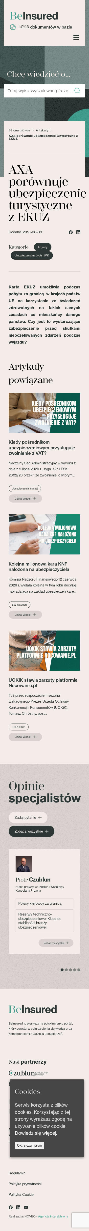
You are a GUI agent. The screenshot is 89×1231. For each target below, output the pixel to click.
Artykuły (42, 130)
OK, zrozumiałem (29, 1145)
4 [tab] (74, 969)
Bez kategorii (19, 604)
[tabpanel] (44, 901)
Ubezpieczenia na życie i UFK (32, 255)
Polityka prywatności (25, 1184)
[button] (77, 91)
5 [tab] (78, 969)
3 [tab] (70, 969)
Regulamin (17, 1173)
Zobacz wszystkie (29, 831)
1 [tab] (62, 969)
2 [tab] (66, 969)
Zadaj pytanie (25, 817)
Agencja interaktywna (53, 1216)
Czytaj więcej (22, 498)
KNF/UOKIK (18, 727)
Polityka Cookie (21, 1194)
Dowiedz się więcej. (36, 1133)
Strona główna (20, 130)
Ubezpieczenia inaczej (25, 488)
